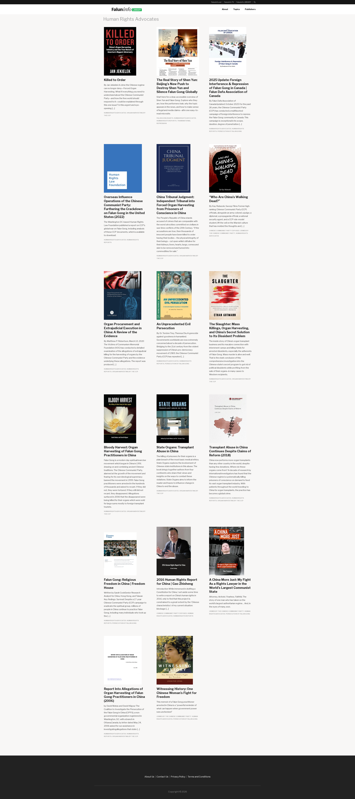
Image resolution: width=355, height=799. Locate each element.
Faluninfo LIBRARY (243, 2)
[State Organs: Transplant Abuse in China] (173, 418)
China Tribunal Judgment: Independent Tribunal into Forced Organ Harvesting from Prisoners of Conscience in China (176, 205)
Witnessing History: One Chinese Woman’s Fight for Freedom (177, 693)
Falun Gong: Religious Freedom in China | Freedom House (124, 583)
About (225, 9)
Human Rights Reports (167, 121)
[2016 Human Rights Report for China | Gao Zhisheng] (174, 551)
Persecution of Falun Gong (229, 131)
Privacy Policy (178, 776)
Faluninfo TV (229, 2)
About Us (149, 776)
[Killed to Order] (120, 51)
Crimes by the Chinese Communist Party (226, 611)
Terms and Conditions (199, 776)
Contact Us (162, 776)
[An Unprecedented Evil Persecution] (174, 295)
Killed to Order (115, 80)
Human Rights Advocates (115, 113)
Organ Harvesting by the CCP (125, 372)
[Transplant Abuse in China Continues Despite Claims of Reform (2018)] (228, 418)
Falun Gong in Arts (165, 118)
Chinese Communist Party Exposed (224, 231)
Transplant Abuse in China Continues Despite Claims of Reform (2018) (230, 451)
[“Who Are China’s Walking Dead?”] (225, 168)
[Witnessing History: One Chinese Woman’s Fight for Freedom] (175, 660)
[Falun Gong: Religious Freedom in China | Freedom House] (120, 551)
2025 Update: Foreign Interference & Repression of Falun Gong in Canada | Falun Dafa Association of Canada (228, 88)
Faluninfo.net (216, 2)
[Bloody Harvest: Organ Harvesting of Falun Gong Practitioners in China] (120, 418)
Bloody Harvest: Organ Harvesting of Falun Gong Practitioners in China (123, 451)
